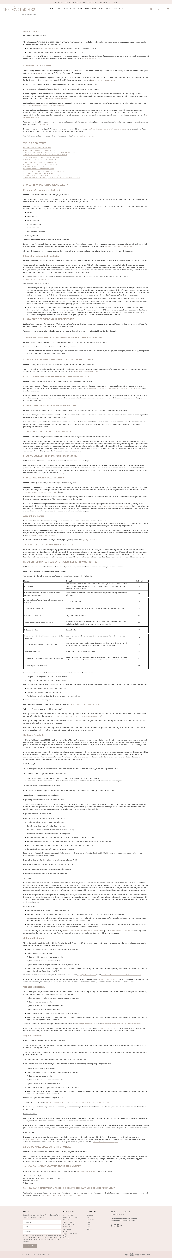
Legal (65, 1236)
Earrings (90, 1217)
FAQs (65, 1231)
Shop (59, 9)
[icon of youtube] (121, 1225)
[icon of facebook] (112, 1225)
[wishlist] (155, 8)
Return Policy (68, 1227)
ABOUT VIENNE (105, 9)
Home (51, 9)
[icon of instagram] (115, 1225)
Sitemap (66, 1238)
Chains (89, 1229)
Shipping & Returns (70, 1234)
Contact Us (118, 9)
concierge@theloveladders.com (123, 1220)
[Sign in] (159, 8)
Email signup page (69, 1224)
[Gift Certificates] (151, 8)
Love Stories (90, 9)
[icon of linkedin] (118, 1225)
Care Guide (67, 1229)
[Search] (163, 8)
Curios (89, 1224)
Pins (88, 1222)
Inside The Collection (73, 9)
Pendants (90, 1220)
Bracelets (90, 1215)
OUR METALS (68, 1215)
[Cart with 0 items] (168, 8)
